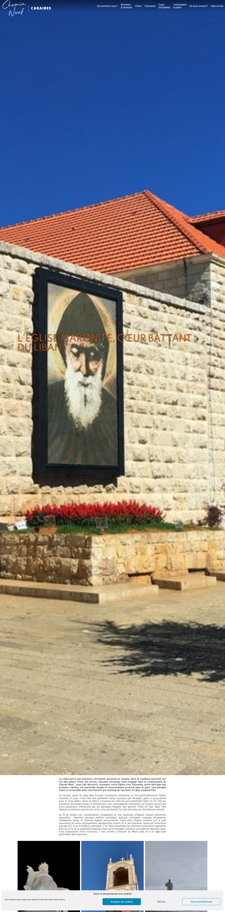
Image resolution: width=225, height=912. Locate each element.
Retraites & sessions (126, 6)
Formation (150, 6)
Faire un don (217, 6)
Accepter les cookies (122, 901)
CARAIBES (41, 8)
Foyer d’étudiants (164, 6)
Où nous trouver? (198, 6)
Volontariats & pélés (180, 6)
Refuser (161, 901)
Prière (138, 6)
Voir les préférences (201, 901)
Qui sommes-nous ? (107, 6)
